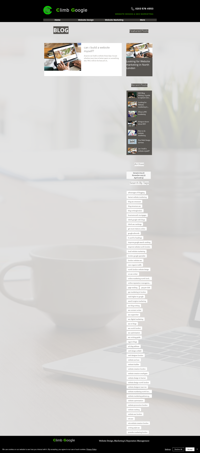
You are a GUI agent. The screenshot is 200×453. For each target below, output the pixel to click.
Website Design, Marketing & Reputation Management (124, 440)
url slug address (133, 346)
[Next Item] (149, 50)
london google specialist (136, 256)
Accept (190, 449)
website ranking (134, 409)
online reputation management (139, 283)
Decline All (178, 449)
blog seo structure (134, 201)
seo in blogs (132, 324)
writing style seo (134, 428)
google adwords (133, 233)
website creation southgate (137, 373)
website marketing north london (140, 391)
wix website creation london (138, 423)
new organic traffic (135, 265)
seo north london (134, 328)
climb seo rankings (135, 224)
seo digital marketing (135, 319)
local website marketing (136, 251)
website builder (133, 364)
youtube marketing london (137, 432)
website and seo (133, 360)
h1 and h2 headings (135, 238)
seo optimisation (134, 333)
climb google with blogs (136, 220)
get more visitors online (136, 229)
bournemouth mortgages (137, 215)
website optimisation (135, 400)
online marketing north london (139, 278)
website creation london (137, 369)
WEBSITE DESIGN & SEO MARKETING (134, 14)
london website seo (135, 260)
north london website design (138, 269)
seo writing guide (134, 337)
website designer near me (137, 387)
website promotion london (138, 405)
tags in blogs (132, 342)
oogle (70, 440)
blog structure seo (134, 206)
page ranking (132, 287)
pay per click (145, 287)
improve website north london (139, 247)
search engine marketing (137, 301)
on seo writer (133, 274)
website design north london (138, 382)
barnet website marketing (137, 197)
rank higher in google (136, 296)
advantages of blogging (136, 192)
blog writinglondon (135, 211)
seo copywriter (133, 315)
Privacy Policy (91, 449)
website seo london (135, 414)
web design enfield (134, 351)
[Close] (197, 449)
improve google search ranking (139, 242)
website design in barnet (137, 378)
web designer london (135, 355)
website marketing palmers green (140, 396)
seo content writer (134, 310)
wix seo (130, 419)
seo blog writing (134, 305)
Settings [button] (168, 449)
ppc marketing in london (137, 292)
